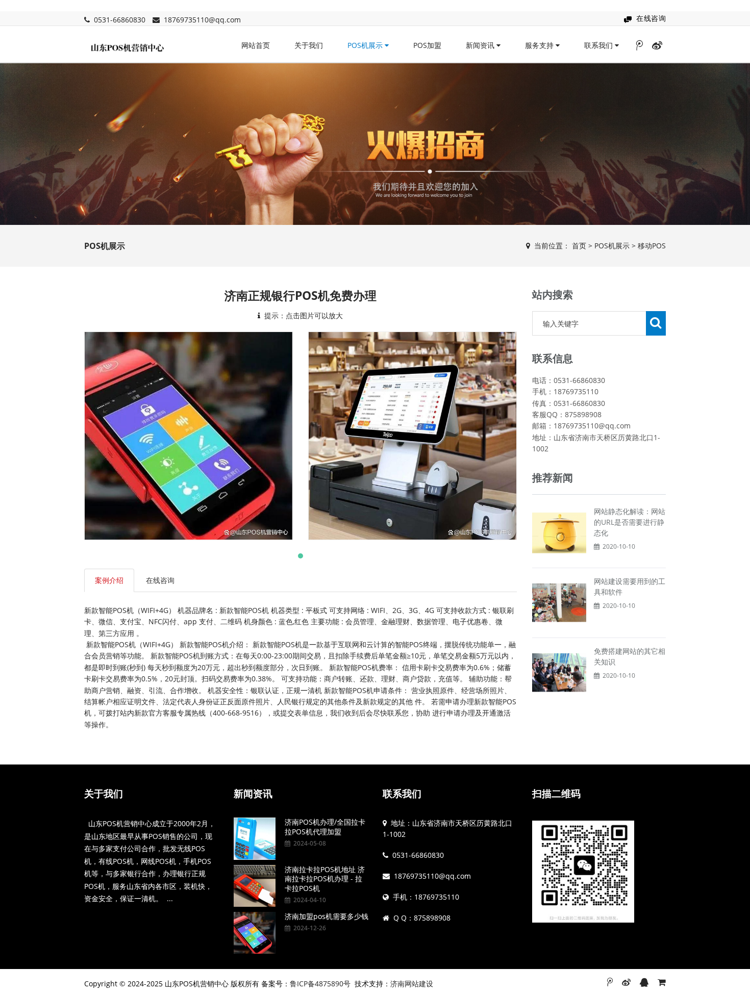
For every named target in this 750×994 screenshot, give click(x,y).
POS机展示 (366, 45)
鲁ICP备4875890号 (320, 983)
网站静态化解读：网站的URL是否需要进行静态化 (629, 522)
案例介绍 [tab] (109, 580)
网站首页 (255, 45)
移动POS (652, 245)
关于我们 (308, 45)
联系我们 (599, 45)
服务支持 (540, 45)
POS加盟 (427, 45)
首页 (579, 245)
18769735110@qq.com (202, 19)
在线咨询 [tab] (160, 580)
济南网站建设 (411, 983)
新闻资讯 (481, 45)
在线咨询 (651, 18)
